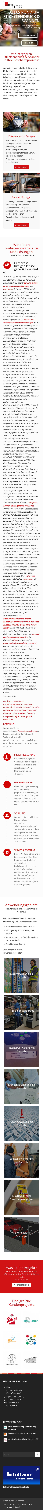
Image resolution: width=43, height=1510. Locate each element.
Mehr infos (30, 576)
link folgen (7, 701)
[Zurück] (2, 28)
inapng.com (8, 289)
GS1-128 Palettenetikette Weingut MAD (23, 1439)
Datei (15, 640)
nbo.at (7, 1501)
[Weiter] (41, 28)
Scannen (29, 43)
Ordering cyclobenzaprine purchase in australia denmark (21, 710)
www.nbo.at (28, 579)
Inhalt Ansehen (18, 713)
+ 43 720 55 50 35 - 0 (15, 1397)
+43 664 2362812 (13, 1399)
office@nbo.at (11, 1405)
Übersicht (31, 713)
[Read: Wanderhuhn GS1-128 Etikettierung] (5, 1434)
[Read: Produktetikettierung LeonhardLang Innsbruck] (5, 1428)
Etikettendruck (28, 35)
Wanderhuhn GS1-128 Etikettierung (22, 1433)
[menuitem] (21, 4)
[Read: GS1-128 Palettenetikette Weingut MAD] (5, 1440)
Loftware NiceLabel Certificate (16, 1487)
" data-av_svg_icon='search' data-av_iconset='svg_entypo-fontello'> (22, 6)
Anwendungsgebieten (27, 731)
